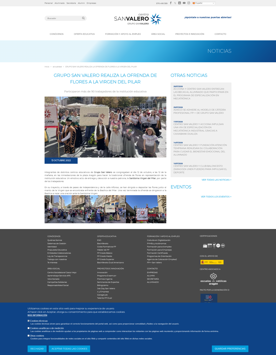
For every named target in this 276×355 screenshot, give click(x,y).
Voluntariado (53, 279)
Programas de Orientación (159, 256)
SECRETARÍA (153, 279)
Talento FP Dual (104, 298)
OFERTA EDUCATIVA (84, 34)
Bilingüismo (102, 285)
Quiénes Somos (54, 240)
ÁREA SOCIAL (158, 34)
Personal (49, 3)
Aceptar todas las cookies (69, 349)
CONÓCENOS (57, 34)
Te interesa (52, 263)
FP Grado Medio (104, 256)
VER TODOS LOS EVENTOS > (216, 196)
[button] (65, 209)
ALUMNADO (153, 282)
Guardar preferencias (230, 349)
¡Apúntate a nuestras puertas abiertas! (207, 17)
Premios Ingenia (104, 279)
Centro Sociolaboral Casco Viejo (61, 273)
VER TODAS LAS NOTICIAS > (216, 180)
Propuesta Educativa (57, 250)
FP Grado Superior (105, 259)
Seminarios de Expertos (108, 282)
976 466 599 (161, 3)
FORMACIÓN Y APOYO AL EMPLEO (123, 34)
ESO (99, 240)
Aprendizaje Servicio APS (58, 276)
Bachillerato (102, 244)
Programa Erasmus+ (106, 276)
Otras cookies (37, 336)
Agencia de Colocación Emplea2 (162, 259)
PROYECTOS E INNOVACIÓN (189, 34)
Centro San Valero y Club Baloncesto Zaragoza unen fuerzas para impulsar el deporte (200, 169)
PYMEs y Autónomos (156, 244)
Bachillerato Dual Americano (110, 263)
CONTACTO (220, 34)
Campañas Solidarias (57, 282)
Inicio (47, 67)
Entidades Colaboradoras (59, 253)
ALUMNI (151, 276)
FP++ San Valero (154, 263)
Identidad (52, 247)
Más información (37, 315)
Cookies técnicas (39, 321)
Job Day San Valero (106, 289)
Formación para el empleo (159, 247)
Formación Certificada (157, 253)
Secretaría (71, 3)
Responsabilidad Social (58, 285)
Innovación (102, 273)
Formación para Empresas (159, 250)
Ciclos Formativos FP (106, 247)
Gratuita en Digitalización (158, 240)
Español (198, 3)
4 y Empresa (103, 292)
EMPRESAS (152, 273)
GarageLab (102, 295)
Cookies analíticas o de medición (47, 328)
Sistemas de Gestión (56, 244)
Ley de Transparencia (57, 256)
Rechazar (37, 349)
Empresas (91, 3)
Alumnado (60, 3)
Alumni (81, 3)
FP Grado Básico (104, 253)
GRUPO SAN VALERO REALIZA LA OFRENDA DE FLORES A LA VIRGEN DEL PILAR (101, 67)
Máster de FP (103, 250)
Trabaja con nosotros (57, 259)
